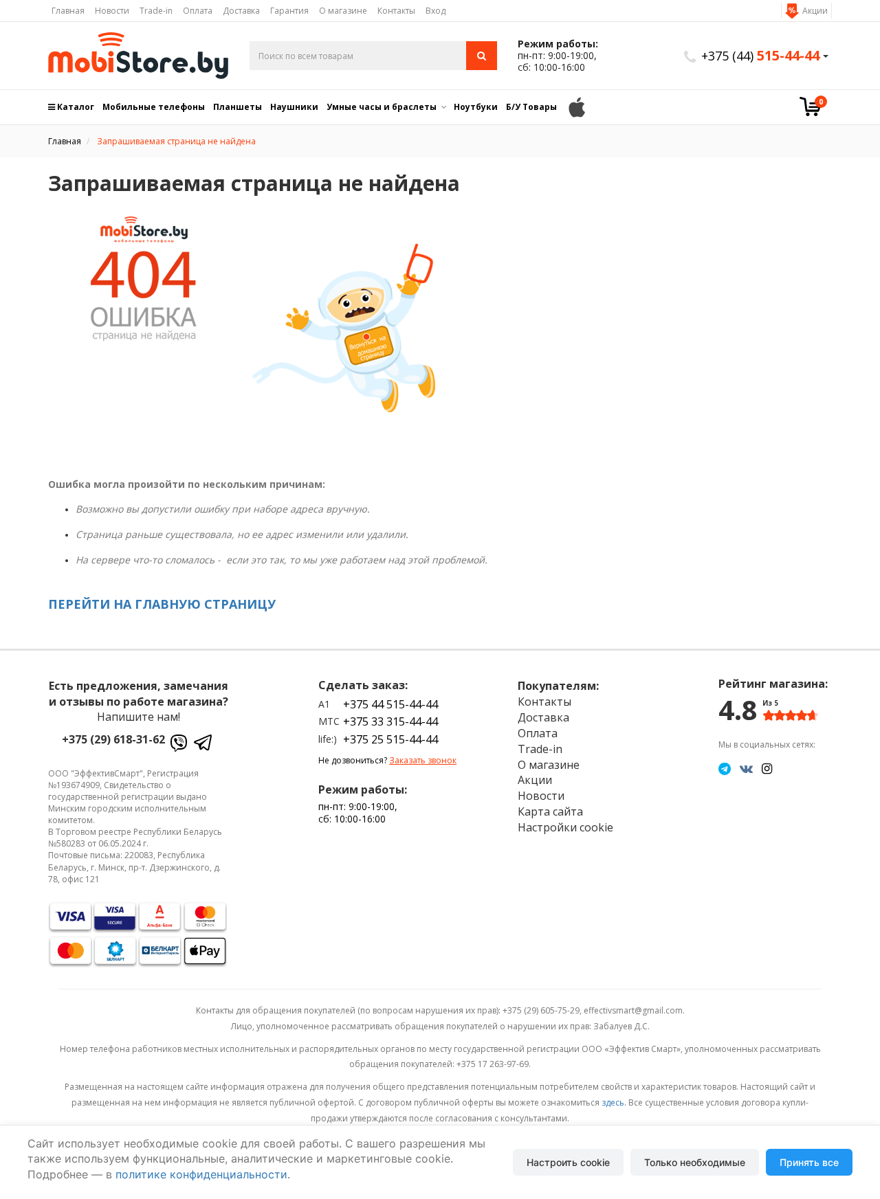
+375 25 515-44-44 (390, 739)
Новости (112, 10)
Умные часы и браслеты (382, 107)
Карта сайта (550, 811)
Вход (436, 10)
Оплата (197, 10)
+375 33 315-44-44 (390, 721)
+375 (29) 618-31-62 (113, 739)
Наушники (294, 107)
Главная (68, 10)
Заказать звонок (422, 760)
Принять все (809, 1162)
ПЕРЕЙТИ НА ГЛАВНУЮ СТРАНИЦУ (162, 604)
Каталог (74, 107)
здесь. (614, 1102)
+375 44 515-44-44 (390, 704)
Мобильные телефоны (153, 107)
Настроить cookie (568, 1162)
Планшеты (237, 107)
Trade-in (156, 10)
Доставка (241, 10)
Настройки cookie (565, 827)
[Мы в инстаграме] (767, 768)
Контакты (396, 10)
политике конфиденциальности (201, 1174)
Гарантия (289, 10)
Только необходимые (694, 1162)
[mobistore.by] (138, 55)
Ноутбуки (476, 107)
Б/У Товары (531, 107)
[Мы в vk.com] (746, 768)
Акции (815, 10)
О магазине (343, 10)
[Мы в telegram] (724, 768)
